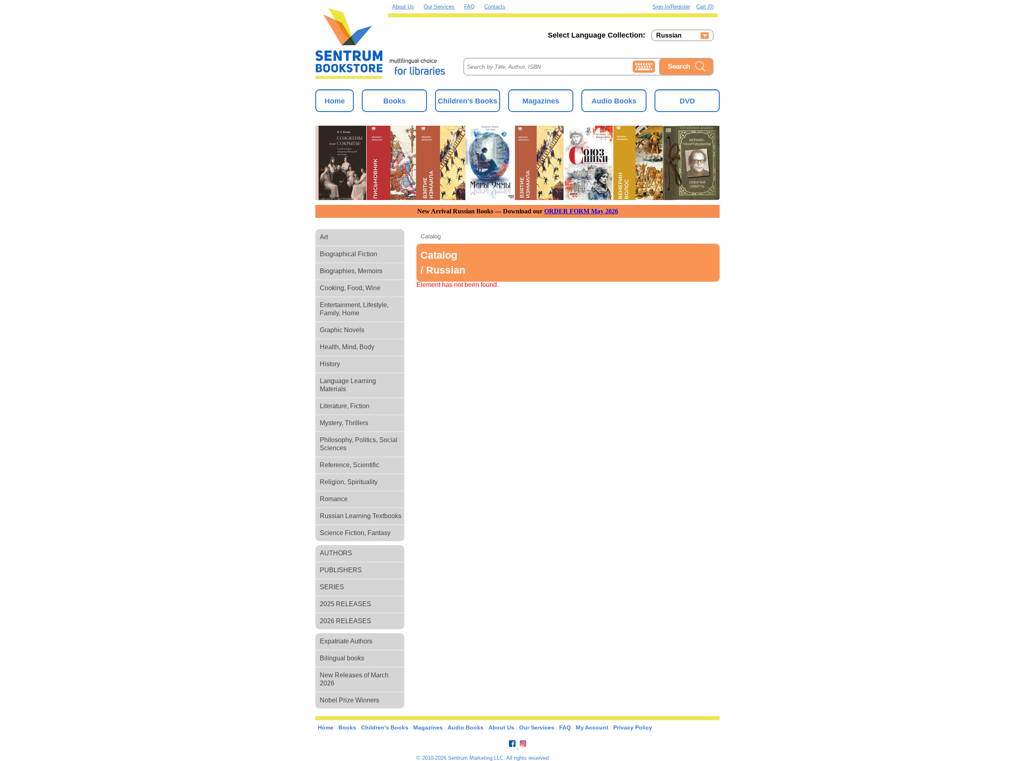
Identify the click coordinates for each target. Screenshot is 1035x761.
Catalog (430, 236)
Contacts (494, 7)
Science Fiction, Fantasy (355, 532)
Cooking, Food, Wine (350, 288)
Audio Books (613, 101)
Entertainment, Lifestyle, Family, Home (354, 308)
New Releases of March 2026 (354, 679)
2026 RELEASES (345, 621)
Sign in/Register (671, 7)
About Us (403, 7)
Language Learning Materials (348, 384)
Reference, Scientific (349, 465)
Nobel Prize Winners (349, 700)
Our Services (439, 7)
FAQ (469, 7)
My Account (592, 727)
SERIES (332, 587)
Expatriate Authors (346, 641)
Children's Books (467, 101)
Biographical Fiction (348, 254)
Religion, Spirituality (349, 482)
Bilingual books (342, 658)
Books (394, 101)
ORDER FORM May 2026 (581, 211)
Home (335, 101)
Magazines (540, 101)
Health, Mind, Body (347, 347)
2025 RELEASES (345, 604)
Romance (334, 498)
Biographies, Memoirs (351, 271)
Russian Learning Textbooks (360, 515)
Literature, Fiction (345, 406)
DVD (687, 101)
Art (324, 237)
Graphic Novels (342, 330)
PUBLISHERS (341, 570)
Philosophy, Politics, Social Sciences (358, 443)
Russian (669, 35)
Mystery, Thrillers (344, 422)
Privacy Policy (632, 727)
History (330, 363)
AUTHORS (336, 553)
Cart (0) (705, 7)
